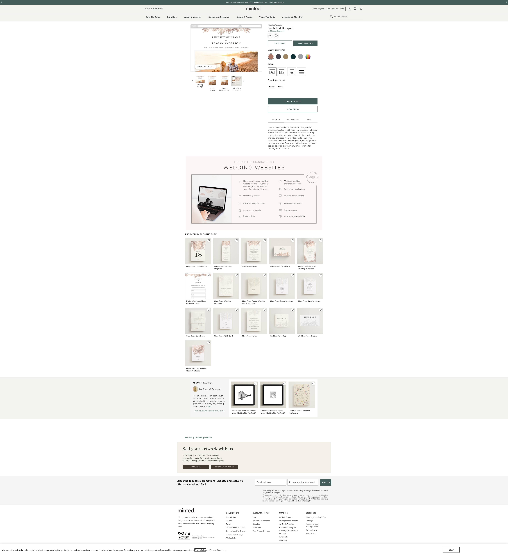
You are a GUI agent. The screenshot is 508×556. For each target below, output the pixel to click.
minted (148, 9)
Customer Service (261, 513)
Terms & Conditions (218, 550)
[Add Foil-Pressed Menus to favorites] (264, 240)
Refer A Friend (311, 530)
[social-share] (270, 36)
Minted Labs (231, 538)
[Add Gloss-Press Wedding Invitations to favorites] (236, 275)
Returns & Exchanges (261, 520)
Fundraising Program (287, 527)
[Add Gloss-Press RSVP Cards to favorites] (236, 309)
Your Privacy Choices (261, 531)
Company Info (232, 513)
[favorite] (276, 36)
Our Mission (231, 517)
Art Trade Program (286, 524)
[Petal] (271, 56)
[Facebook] (179, 533)
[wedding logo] (254, 8)
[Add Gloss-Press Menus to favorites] (264, 309)
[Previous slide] (192, 81)
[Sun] (286, 56)
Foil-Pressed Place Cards (280, 266)
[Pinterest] (182, 533)
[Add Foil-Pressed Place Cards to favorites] (292, 240)
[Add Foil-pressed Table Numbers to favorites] (208, 240)
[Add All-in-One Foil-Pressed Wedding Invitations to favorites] (320, 240)
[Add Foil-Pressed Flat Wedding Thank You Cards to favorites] (208, 342)
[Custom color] (308, 56)
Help (254, 517)
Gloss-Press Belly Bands (195, 336)
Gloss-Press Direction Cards (309, 301)
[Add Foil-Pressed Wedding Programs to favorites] (236, 240)
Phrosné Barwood (277, 31)
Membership (311, 533)
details (276, 119)
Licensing (283, 540)
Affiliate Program (286, 517)
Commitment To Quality (235, 527)
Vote (342, 9)
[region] (254, 550)
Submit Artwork (332, 9)
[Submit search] (331, 16)
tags (309, 119)
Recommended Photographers (312, 525)
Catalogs (309, 520)
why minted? (292, 119)
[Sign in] (349, 9)
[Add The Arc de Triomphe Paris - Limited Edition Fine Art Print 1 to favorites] (284, 383)
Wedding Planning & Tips (316, 517)
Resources (311, 513)
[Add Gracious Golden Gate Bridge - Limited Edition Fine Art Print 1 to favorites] (255, 383)
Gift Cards (257, 527)
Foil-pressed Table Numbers (197, 266)
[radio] (272, 72)
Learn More (195, 467)
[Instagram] (188, 533)
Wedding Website (275, 25)
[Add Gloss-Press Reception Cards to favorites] (292, 275)
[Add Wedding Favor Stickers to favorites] (320, 309)
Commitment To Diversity (236, 531)
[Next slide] (244, 81)
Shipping (256, 524)
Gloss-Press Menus (249, 336)
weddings (158, 9)
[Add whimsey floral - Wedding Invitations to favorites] (313, 383)
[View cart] (361, 9)
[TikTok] (185, 533)
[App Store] (184, 538)
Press (228, 524)
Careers (229, 520)
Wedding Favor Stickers (307, 336)
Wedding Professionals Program (288, 532)
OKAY (451, 550)
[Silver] (300, 56)
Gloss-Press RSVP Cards (223, 336)
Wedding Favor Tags (278, 336)
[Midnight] (278, 56)
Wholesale (283, 536)
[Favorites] (355, 9)
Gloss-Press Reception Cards (281, 301)
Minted (188, 438)
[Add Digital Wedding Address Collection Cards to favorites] (208, 275)
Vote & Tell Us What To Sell (224, 467)
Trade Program (318, 9)
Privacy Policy (200, 550)
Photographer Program (288, 520)
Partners (283, 513)
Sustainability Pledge (234, 534)
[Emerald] (293, 56)
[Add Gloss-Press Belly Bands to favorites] (208, 309)
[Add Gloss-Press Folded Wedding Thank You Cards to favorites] (264, 275)
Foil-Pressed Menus (249, 266)
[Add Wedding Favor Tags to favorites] (292, 309)
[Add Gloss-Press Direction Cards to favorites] (320, 275)
